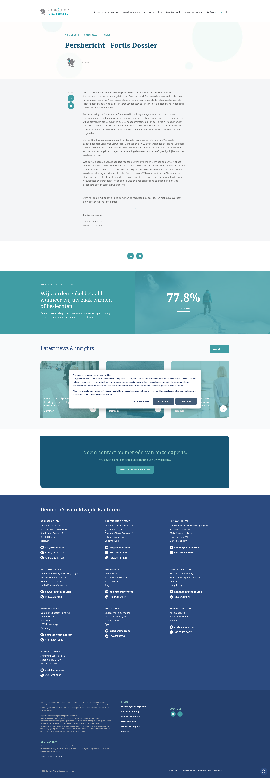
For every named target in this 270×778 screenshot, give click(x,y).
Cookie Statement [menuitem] (188, 771)
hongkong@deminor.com (188, 591)
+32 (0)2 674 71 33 (54, 552)
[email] (71, 105)
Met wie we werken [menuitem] (130, 716)
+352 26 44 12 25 (118, 552)
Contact (210, 12)
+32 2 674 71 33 (53, 675)
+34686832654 (117, 636)
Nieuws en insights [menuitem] (130, 726)
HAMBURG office (50, 608)
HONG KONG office (181, 569)
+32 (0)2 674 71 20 (54, 557)
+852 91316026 (182, 596)
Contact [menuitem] (125, 731)
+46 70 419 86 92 (183, 632)
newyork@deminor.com (58, 591)
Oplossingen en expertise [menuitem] (133, 706)
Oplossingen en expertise (106, 12)
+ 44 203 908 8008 (183, 552)
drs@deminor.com (55, 547)
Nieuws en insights (193, 12)
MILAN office (113, 569)
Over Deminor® (173, 12)
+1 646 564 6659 (53, 596)
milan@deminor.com (121, 591)
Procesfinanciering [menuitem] (130, 711)
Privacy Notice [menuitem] (173, 771)
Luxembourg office (117, 521)
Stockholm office (181, 608)
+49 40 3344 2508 (54, 639)
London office (179, 521)
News (107, 34)
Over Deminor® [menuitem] (129, 721)
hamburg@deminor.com (58, 634)
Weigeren (186, 401)
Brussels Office (50, 521)
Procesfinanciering (131, 12)
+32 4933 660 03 (118, 596)
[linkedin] (71, 98)
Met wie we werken (153, 12)
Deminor (84, 62)
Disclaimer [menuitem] (202, 771)
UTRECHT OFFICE (50, 651)
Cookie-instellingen (141, 401)
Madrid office (114, 608)
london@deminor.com (186, 547)
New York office (51, 569)
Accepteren (163, 401)
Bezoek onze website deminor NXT (51, 756)
